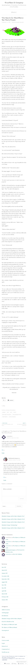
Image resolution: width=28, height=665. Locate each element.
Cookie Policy (4, 659)
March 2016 (4, 593)
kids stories (12, 416)
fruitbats (4, 416)
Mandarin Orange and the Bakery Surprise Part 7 (13, 516)
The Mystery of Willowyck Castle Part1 (21, 424)
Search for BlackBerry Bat (8, 621)
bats (15, 412)
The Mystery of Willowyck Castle (9, 624)
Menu (15, 12)
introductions (5, 615)
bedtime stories (6, 414)
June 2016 (4, 585)
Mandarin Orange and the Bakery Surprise (12, 618)
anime (3, 412)
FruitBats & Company (14, 2)
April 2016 (4, 591)
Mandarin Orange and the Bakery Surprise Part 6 (13, 519)
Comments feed (5, 649)
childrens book (17, 414)
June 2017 (4, 567)
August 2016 (4, 582)
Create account (5, 640)
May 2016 (4, 588)
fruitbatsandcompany (18, 22)
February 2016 (5, 596)
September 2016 (5, 579)
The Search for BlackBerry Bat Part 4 (7, 424)
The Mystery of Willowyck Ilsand (9, 627)
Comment (22, 498)
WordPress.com (5, 652)
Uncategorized (11, 410)
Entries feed (5, 646)
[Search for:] (9, 506)
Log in (3, 643)
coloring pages (5, 612)
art (8, 412)
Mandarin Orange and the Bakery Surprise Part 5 (13, 522)
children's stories (6, 609)
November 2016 (5, 576)
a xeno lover (9, 436)
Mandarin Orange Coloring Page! (9, 525)
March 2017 (4, 570)
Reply (3, 453)
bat (11, 412)
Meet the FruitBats (17, 554)
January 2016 (5, 599)
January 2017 (5, 573)
